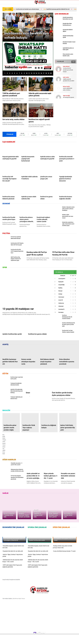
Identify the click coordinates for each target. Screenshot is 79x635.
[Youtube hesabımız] (44, 632)
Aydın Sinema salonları (7, 15)
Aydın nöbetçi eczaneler (8, 13)
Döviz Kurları (5, 17)
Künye (3, 22)
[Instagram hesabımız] (33, 632)
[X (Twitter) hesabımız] (22, 632)
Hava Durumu (5, 19)
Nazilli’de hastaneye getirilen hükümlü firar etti (56, 9)
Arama (64, 7)
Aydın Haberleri (6, 12)
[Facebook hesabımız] (11, 632)
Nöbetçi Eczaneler (6, 24)
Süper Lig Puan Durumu (8, 26)
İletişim (4, 20)
